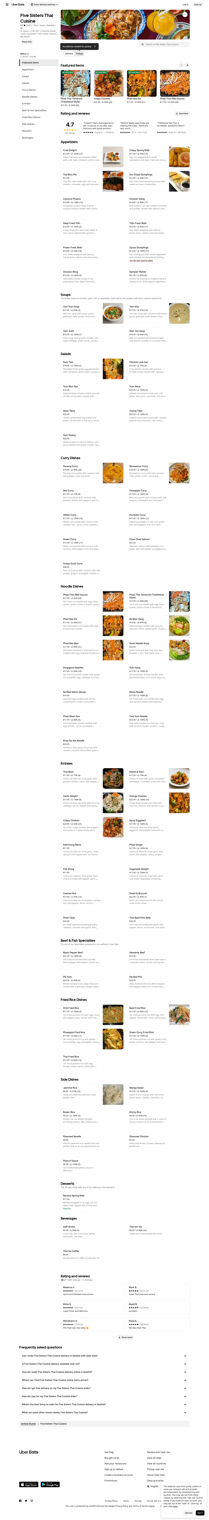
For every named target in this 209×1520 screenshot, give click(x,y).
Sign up (198, 4)
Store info (27, 42)
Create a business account (118, 1474)
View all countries (156, 1463)
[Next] (187, 65)
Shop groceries (155, 1480)
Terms (126, 1501)
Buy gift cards (111, 1457)
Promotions (110, 1480)
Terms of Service (141, 1506)
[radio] (69, 53)
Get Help (109, 1452)
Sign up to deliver (113, 1469)
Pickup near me (155, 1469)
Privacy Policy (111, 1501)
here (175, 1506)
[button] (104, 1356)
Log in (186, 4)
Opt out (188, 1513)
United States (28, 1423)
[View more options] (185, 14)
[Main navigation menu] (7, 4)
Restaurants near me (158, 1452)
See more (183, 113)
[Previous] (181, 65)
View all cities (154, 1457)
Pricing (138, 1501)
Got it (200, 1513)
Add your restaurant (115, 1463)
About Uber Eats (156, 1474)
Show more (127, 1337)
